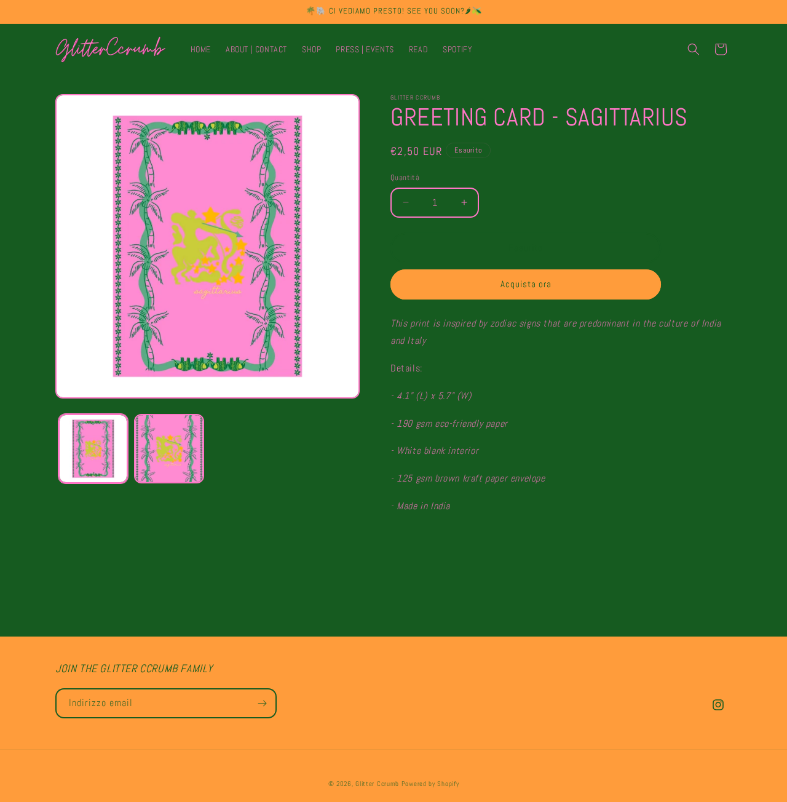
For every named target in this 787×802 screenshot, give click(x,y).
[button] (693, 49)
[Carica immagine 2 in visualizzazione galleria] (169, 448)
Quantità (404, 177)
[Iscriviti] (261, 703)
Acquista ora (526, 284)
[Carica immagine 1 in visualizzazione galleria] (93, 448)
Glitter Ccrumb (377, 783)
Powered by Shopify (430, 783)
